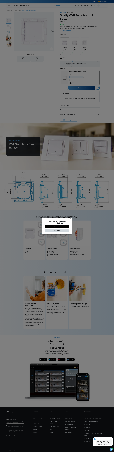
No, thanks (57, 230)
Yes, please (57, 227)
